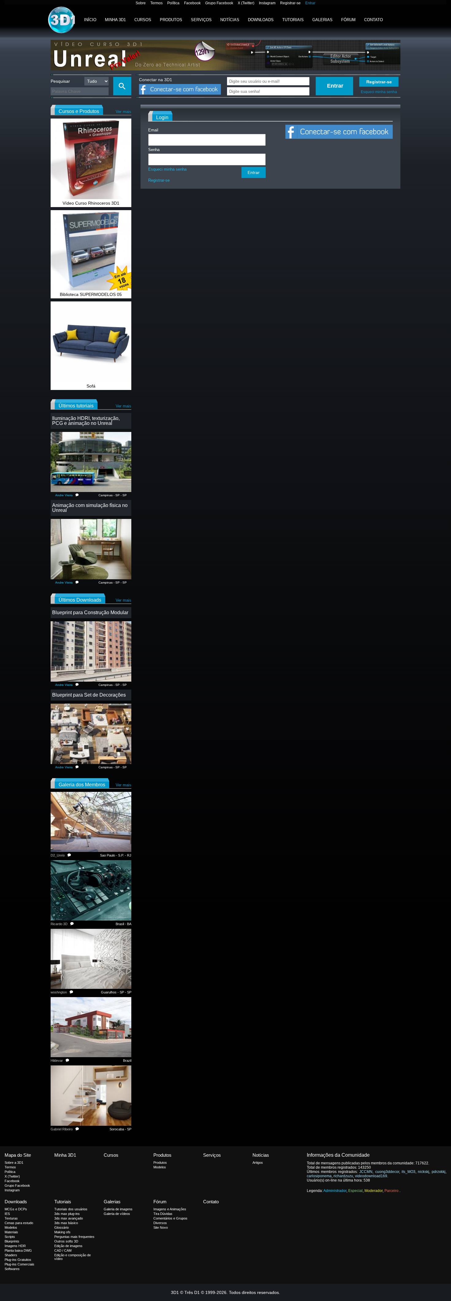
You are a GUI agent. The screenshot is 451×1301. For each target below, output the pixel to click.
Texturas (11, 1218)
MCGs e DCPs (16, 1209)
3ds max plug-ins (67, 1214)
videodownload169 (371, 1176)
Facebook (192, 3)
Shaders (11, 1255)
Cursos (142, 19)
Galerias (322, 19)
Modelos (159, 1167)
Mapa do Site (18, 1155)
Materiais (11, 1232)
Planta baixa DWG (18, 1250)
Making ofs (62, 1232)
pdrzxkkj (438, 1172)
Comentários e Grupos (170, 1218)
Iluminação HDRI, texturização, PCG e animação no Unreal (86, 421)
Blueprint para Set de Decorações (89, 695)
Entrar (310, 3)
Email (153, 130)
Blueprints (12, 1241)
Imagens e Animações (169, 1209)
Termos (156, 3)
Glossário (61, 1227)
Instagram (267, 3)
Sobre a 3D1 (14, 1162)
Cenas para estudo (19, 1223)
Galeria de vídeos (117, 1214)
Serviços (201, 19)
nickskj (423, 1172)
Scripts (10, 1237)
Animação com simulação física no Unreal (90, 508)
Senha (154, 149)
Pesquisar (60, 81)
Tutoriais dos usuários (70, 1209)
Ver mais (123, 111)
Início (90, 19)
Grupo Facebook (219, 3)
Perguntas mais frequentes (74, 1237)
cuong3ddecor (387, 1172)
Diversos (160, 1223)
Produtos (171, 19)
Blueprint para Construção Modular (90, 612)
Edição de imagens (68, 1246)
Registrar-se (290, 3)
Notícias (229, 19)
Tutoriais (293, 19)
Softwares (12, 1269)
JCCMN (365, 1172)
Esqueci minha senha (379, 92)
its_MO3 (408, 1172)
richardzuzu (343, 1176)
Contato (373, 19)
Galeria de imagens (118, 1209)
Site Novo (160, 1227)
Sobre (141, 3)
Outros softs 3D (66, 1241)
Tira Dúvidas (162, 1214)
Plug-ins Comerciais (19, 1264)
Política (173, 3)
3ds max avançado (68, 1218)
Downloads (261, 19)
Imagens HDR (15, 1246)
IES (7, 1214)
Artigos (257, 1162)
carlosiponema (319, 1176)
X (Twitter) (246, 3)
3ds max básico (66, 1223)
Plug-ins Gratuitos (18, 1259)
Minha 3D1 (115, 19)
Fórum (348, 19)
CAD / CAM (62, 1250)
